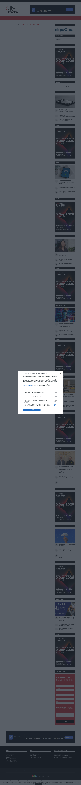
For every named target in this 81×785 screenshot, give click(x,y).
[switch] (55, 392)
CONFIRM (32, 409)
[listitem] (40, 390)
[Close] (61, 374)
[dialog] (40, 392)
